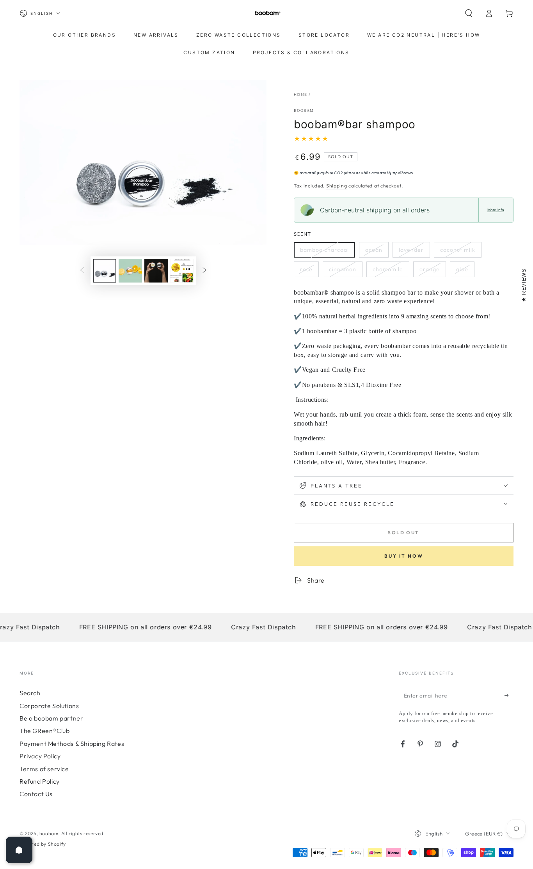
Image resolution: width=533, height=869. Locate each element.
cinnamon (342, 269)
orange (429, 269)
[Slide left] (82, 270)
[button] (468, 13)
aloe (462, 269)
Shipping (336, 186)
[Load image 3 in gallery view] (156, 271)
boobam (304, 110)
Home (300, 94)
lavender (411, 249)
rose (306, 269)
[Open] (19, 850)
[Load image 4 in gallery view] (182, 271)
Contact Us (36, 794)
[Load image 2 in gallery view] (130, 271)
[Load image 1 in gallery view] (104, 271)
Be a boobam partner (51, 718)
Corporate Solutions (49, 706)
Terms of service (44, 769)
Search (30, 693)
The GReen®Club (44, 731)
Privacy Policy (40, 756)
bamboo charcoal (324, 249)
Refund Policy (40, 781)
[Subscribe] (509, 695)
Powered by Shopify (43, 844)
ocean (373, 249)
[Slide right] (204, 270)
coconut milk (457, 249)
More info (495, 210)
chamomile (388, 269)
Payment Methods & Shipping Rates (72, 743)
